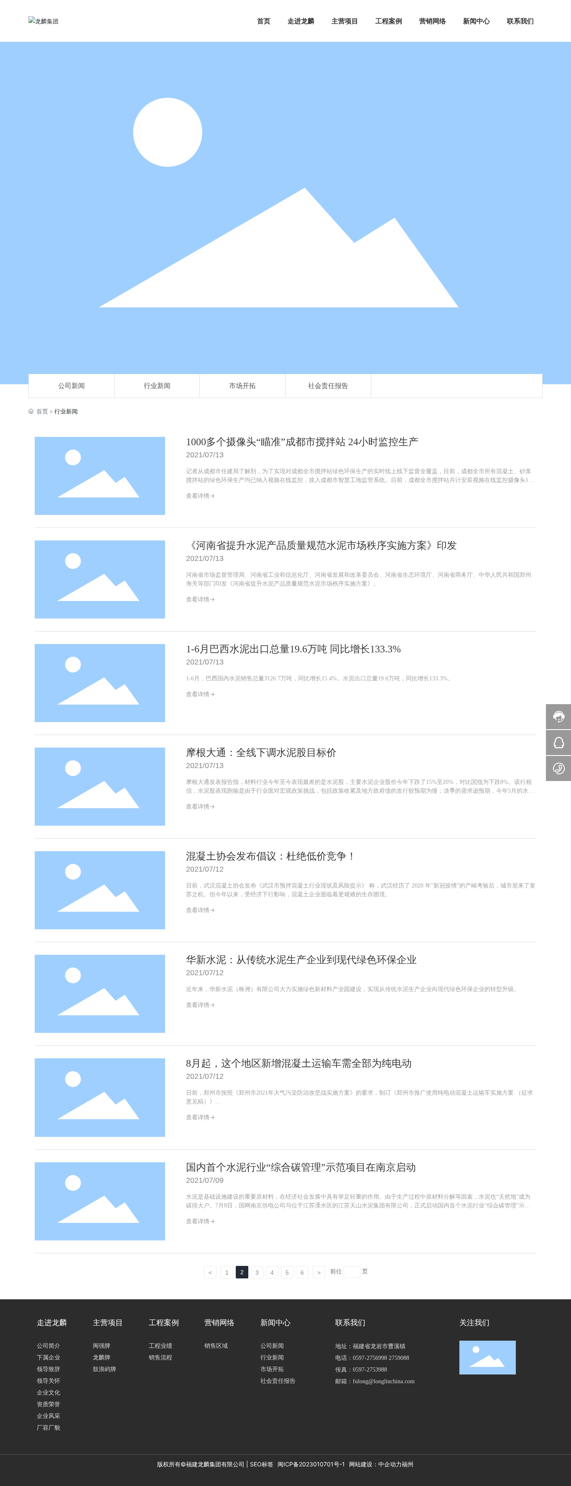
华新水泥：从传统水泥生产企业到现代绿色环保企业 (301, 959)
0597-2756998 (370, 1358)
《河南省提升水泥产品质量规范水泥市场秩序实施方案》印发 (321, 545)
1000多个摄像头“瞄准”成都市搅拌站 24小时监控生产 (302, 441)
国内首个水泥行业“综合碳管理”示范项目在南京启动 (301, 1167)
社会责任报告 (328, 385)
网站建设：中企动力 (375, 1464)
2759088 (399, 1358)
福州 (407, 1464)
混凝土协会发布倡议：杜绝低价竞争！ (271, 856)
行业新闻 (157, 385)
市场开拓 (242, 385)
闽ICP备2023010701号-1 (311, 1464)
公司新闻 (71, 385)
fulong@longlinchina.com (384, 1381)
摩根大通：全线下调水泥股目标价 (261, 752)
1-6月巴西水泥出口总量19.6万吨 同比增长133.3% (293, 649)
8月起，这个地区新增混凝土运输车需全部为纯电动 (299, 1063)
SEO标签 (261, 1464)
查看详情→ (200, 495)
